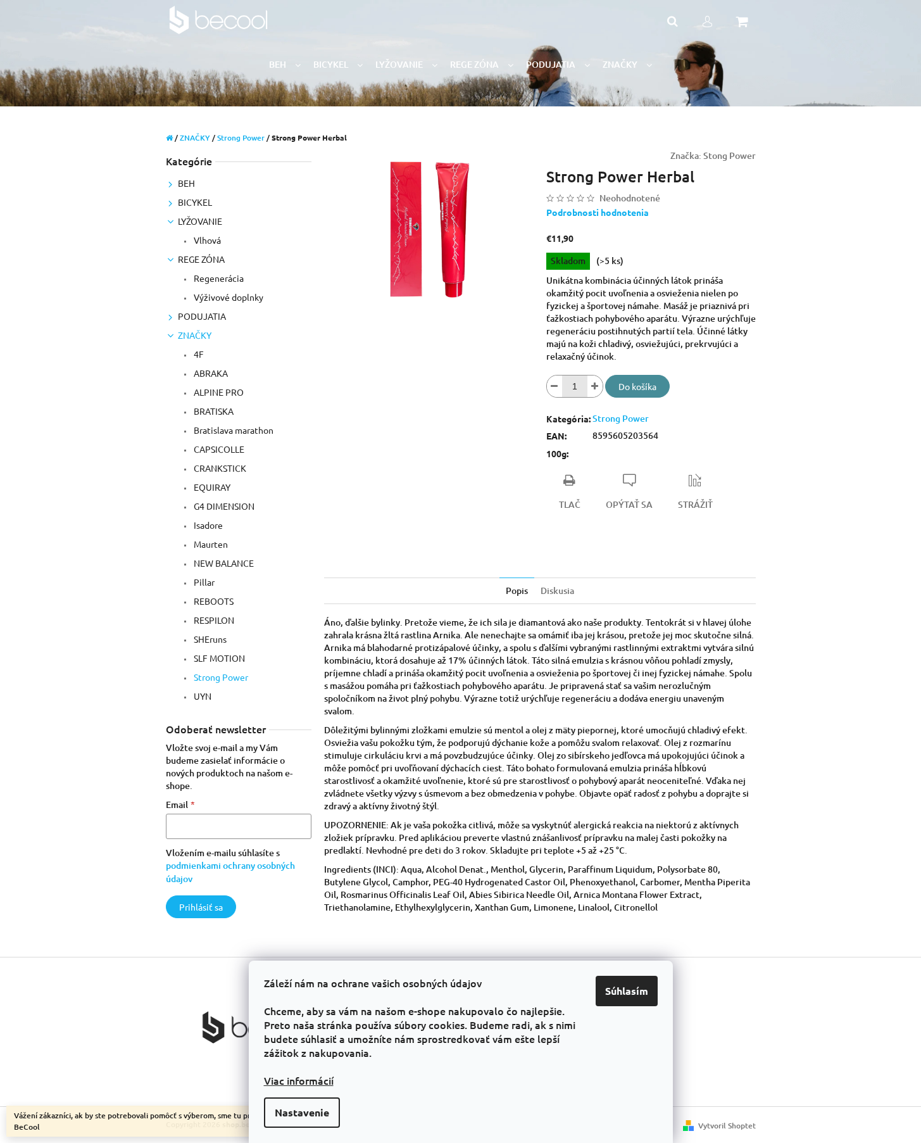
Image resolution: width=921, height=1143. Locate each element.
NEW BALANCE (223, 563)
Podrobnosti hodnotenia (597, 212)
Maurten (210, 544)
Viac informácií (299, 1080)
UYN (201, 696)
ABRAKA (210, 373)
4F (198, 354)
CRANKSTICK (219, 468)
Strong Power (220, 677)
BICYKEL (195, 202)
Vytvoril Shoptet (727, 1125)
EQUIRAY (211, 487)
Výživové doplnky (227, 297)
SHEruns (209, 639)
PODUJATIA (202, 316)
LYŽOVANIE (200, 221)
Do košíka (637, 386)
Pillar (203, 582)
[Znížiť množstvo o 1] (554, 386)
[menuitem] (285, 65)
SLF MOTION (218, 658)
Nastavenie (302, 1112)
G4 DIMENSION (223, 506)
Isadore (207, 525)
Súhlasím (626, 990)
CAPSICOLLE (218, 449)
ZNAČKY (194, 335)
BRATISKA (213, 411)
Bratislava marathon (232, 430)
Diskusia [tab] (557, 590)
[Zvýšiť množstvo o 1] (595, 386)
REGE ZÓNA (201, 259)
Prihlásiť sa (201, 907)
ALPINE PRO (218, 392)
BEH (186, 183)
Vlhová (206, 240)
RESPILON (213, 620)
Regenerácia (218, 278)
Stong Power (729, 155)
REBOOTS (213, 601)
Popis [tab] (517, 590)
